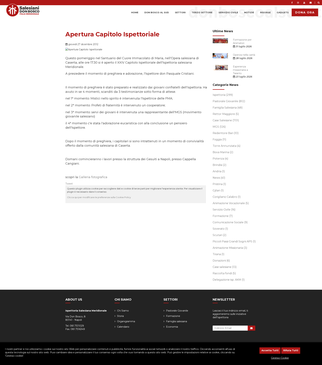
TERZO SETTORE (202, 12)
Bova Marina (223, 152)
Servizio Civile (224, 209)
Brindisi (219, 165)
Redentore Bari (226, 133)
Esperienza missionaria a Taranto (240, 70)
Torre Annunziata (226, 145)
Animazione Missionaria (230, 247)
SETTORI (180, 12)
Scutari (219, 235)
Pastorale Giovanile (229, 101)
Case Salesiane (226, 120)
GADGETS (283, 12)
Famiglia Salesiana (228, 107)
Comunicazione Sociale (230, 222)
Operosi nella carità (244, 54)
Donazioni (221, 260)
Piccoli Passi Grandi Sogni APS (234, 241)
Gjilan (218, 190)
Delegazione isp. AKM (229, 279)
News (219, 177)
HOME (134, 12)
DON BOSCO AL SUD (156, 12)
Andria (219, 171)
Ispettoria (223, 94)
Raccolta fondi (224, 273)
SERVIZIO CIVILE (228, 12)
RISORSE (265, 12)
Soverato (220, 228)
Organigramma (126, 321)
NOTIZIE (249, 12)
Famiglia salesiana (176, 321)
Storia (120, 316)
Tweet (69, 183)
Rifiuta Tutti (290, 350)
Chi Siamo (123, 310)
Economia (172, 326)
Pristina (219, 184)
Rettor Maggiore (226, 114)
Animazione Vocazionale (231, 203)
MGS (219, 126)
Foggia (219, 139)
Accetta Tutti (270, 350)
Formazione (223, 216)
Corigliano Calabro (227, 196)
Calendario (123, 326)
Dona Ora (305, 12)
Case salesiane (225, 267)
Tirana (218, 254)
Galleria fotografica (93, 177)
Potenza (220, 158)
